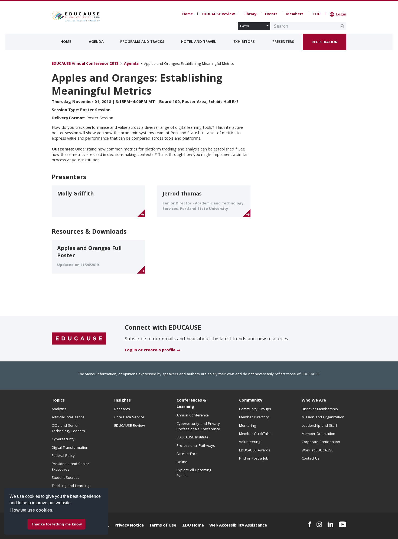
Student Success (65, 478)
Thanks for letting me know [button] (56, 524)
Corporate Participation (321, 442)
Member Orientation (318, 434)
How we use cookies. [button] (31, 510)
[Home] (76, 16)
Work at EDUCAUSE (317, 451)
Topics (58, 400)
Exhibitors (244, 42)
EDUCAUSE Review (218, 14)
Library (249, 14)
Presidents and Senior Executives (70, 467)
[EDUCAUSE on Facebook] (309, 524)
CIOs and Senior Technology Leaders (68, 428)
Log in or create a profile (150, 350)
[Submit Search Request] (342, 26)
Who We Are (314, 400)
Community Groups (255, 409)
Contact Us (310, 459)
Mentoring (247, 426)
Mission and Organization (323, 418)
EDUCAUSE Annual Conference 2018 (85, 64)
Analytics (59, 409)
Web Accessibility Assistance (238, 525)
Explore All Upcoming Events (194, 473)
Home (187, 14)
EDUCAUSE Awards (254, 451)
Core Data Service (129, 418)
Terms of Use (162, 525)
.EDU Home (193, 525)
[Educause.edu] (79, 338)
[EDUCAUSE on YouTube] (342, 524)
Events (271, 14)
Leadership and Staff (319, 426)
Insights (122, 400)
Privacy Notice (129, 525)
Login (340, 15)
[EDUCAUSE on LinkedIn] (331, 524)
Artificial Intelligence (68, 418)
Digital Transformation (70, 448)
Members (295, 14)
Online (182, 462)
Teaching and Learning (70, 486)
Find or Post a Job (253, 459)
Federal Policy (63, 456)
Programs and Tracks (142, 42)
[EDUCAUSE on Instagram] (319, 524)
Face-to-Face (187, 454)
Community (250, 400)
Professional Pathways (196, 446)
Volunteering (249, 442)
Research (122, 409)
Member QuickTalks (255, 434)
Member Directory (254, 418)
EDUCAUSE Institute (192, 438)
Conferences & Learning (191, 403)
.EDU (316, 14)
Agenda (96, 42)
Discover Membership (320, 409)
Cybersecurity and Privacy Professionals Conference (198, 426)
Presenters (283, 42)
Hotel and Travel (198, 42)
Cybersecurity (63, 439)
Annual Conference (193, 416)
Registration (325, 42)
